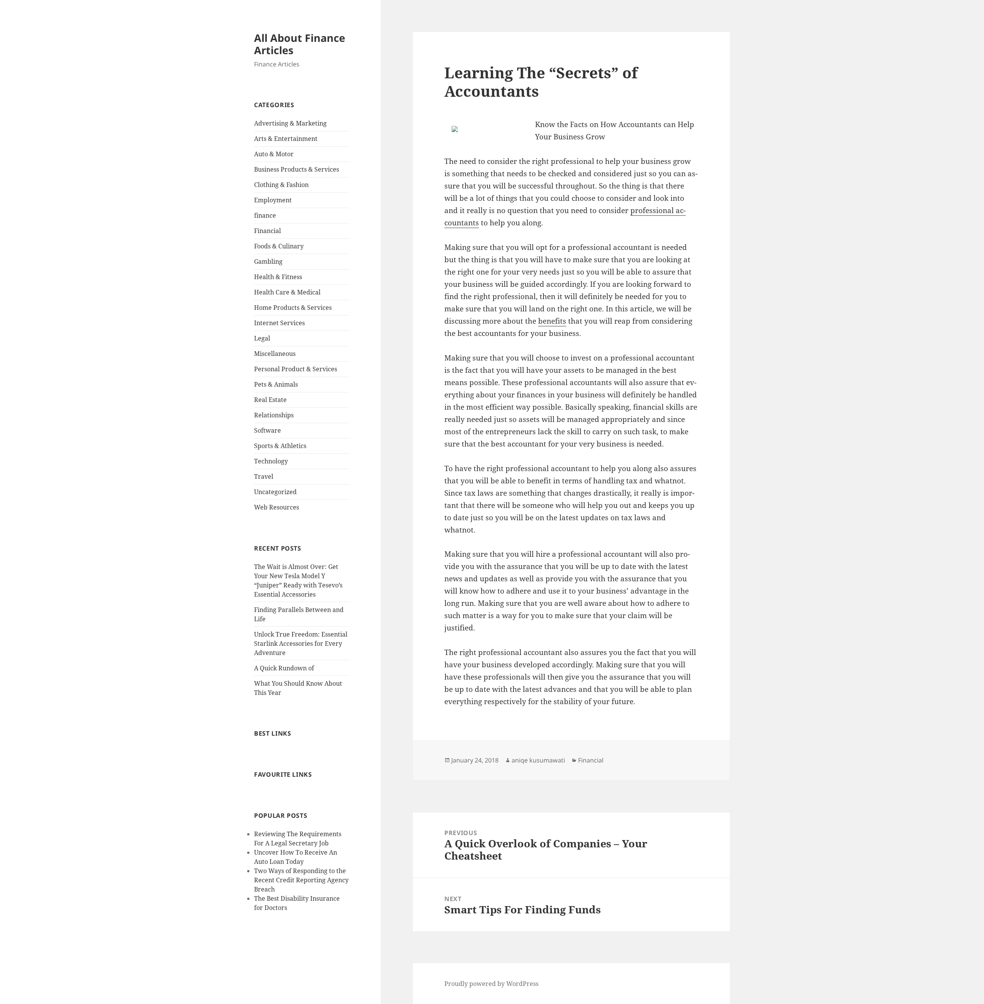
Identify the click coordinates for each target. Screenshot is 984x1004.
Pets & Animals (276, 384)
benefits (552, 321)
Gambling (268, 261)
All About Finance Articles (299, 44)
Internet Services (279, 323)
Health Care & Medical (287, 292)
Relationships (274, 415)
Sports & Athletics (280, 446)
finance (265, 215)
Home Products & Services (293, 307)
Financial (267, 231)
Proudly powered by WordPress (491, 983)
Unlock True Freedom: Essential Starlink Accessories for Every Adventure (300, 643)
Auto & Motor (274, 154)
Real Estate (270, 399)
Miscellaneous (275, 353)
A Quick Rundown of (284, 668)
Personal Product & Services (295, 369)
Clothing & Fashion (281, 184)
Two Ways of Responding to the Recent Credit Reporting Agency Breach (301, 880)
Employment (273, 200)
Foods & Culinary (279, 246)
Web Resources (276, 507)
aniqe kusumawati (538, 760)
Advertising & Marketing (290, 123)
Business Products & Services (296, 169)
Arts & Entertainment (285, 138)
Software (267, 430)
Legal (262, 338)
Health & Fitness (278, 277)
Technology (271, 461)
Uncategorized (275, 492)
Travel (263, 476)
